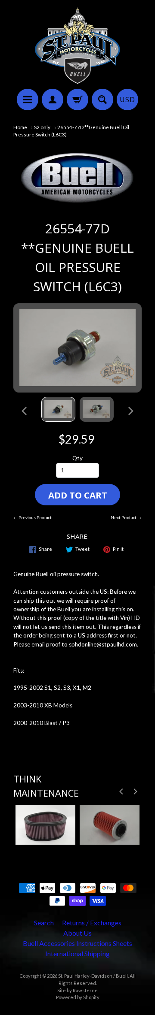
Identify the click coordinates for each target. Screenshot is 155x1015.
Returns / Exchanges (91, 922)
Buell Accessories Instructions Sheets (77, 943)
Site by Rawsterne (77, 990)
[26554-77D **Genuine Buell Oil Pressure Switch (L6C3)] (58, 409)
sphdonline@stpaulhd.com (103, 644)
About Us (77, 933)
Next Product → (126, 517)
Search (44, 922)
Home (20, 127)
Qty (77, 458)
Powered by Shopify (77, 997)
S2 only (42, 127)
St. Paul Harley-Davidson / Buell (93, 976)
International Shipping (77, 953)
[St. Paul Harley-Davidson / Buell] (77, 46)
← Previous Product (32, 517)
